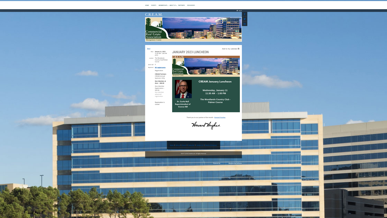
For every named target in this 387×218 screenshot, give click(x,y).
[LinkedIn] (245, 23)
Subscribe (191, 145)
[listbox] (231, 49)
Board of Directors (211, 145)
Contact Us (199, 145)
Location (151, 58)
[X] (245, 19)
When (152, 51)
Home (172, 145)
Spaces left (150, 64)
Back (148, 49)
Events (184, 145)
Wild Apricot (224, 163)
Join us (178, 145)
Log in (240, 10)
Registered (150, 67)
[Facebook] (245, 14)
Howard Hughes (219, 117)
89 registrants (160, 67)
